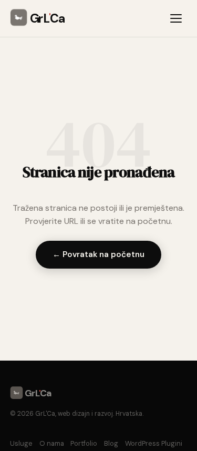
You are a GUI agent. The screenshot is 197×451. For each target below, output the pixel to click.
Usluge (21, 443)
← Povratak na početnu (98, 254)
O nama (51, 443)
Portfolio (83, 443)
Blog (111, 443)
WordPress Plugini (153, 443)
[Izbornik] (177, 18)
